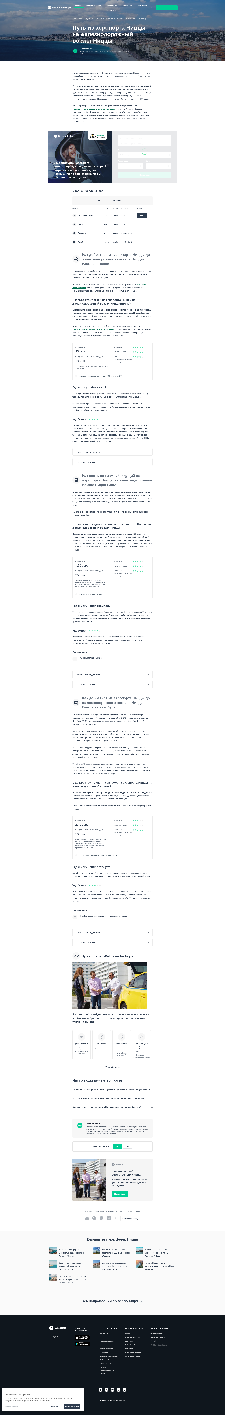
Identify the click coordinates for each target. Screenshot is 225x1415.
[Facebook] (101, 1391)
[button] (106, 199)
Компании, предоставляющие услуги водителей (133, 1352)
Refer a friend (105, 1363)
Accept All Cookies (72, 1406)
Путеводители (111, 5)
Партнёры (129, 1341)
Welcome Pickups (85, 215)
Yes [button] (117, 1146)
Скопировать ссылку (130, 1218)
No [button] (127, 1146)
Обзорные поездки (94, 5)
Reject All (54, 1406)
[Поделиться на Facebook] (109, 1219)
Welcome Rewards (107, 1360)
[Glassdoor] (119, 1391)
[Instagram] (113, 1391)
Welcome (77, 18)
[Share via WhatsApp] (94, 1219)
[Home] (59, 1328)
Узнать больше (112, 1067)
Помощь (59, 1336)
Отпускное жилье (132, 1337)
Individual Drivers (132, 1345)
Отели (127, 1333)
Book (142, 215)
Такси (80, 224)
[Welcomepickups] (59, 7)
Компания (104, 1333)
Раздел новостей (107, 1341)
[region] (43, 1399)
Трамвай (81, 233)
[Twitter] (107, 1391)
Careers (103, 1367)
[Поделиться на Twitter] (115, 1218)
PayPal (153, 1341)
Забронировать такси (167, 8)
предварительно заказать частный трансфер (93, 109)
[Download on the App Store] (85, 1337)
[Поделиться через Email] (87, 1218)
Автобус (81, 242)
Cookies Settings (11, 1406)
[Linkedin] (124, 1391)
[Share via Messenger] (101, 1219)
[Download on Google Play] (85, 1344)
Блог (102, 1337)
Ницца (87, 18)
